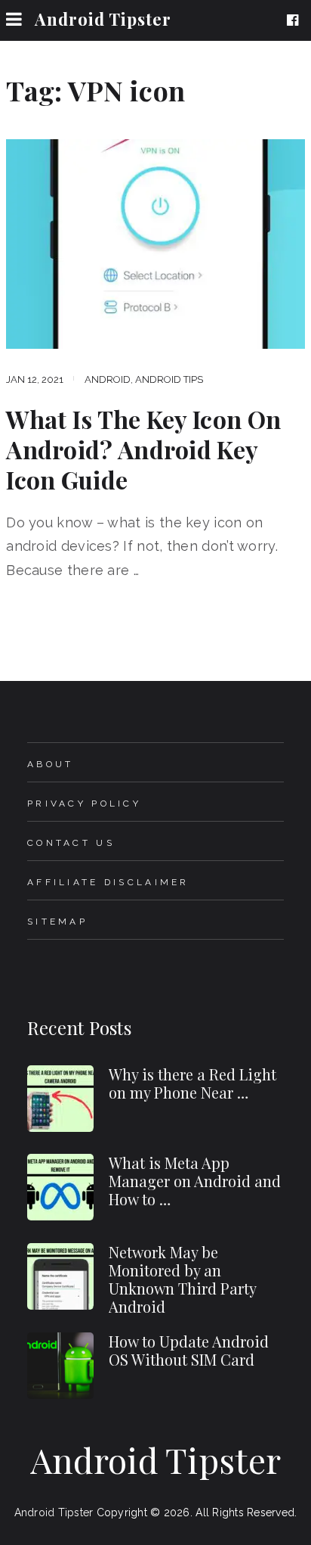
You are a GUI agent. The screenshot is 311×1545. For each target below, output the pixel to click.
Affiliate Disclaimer (108, 882)
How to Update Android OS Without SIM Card (189, 1350)
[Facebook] (295, 20)
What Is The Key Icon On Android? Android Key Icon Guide (143, 449)
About (50, 764)
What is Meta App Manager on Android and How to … (195, 1180)
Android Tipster (103, 19)
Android (108, 379)
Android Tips (169, 379)
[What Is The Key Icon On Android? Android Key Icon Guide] (155, 244)
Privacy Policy (84, 803)
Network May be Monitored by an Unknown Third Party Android (182, 1279)
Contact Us (71, 843)
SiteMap (57, 921)
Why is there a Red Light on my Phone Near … (192, 1083)
